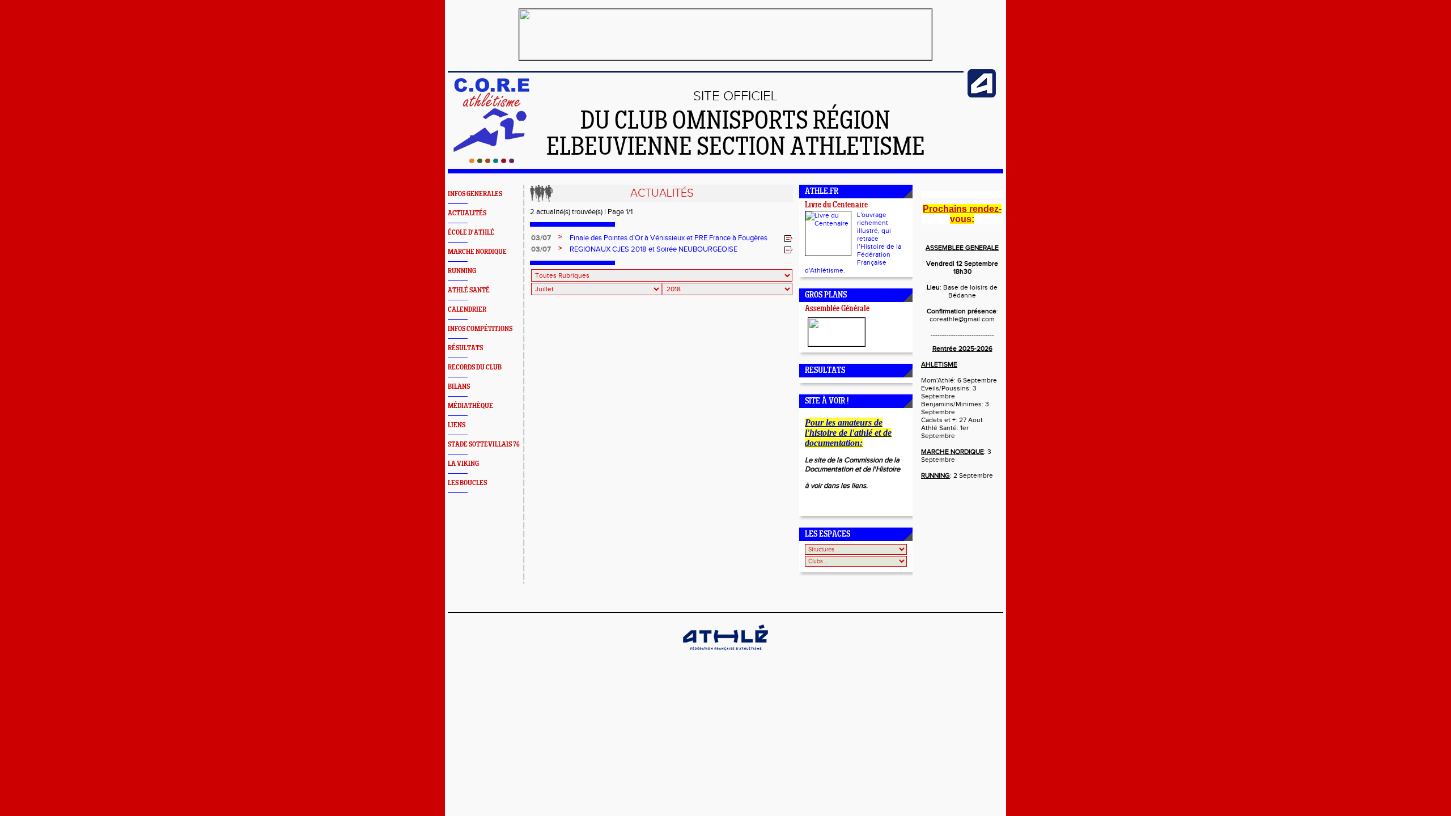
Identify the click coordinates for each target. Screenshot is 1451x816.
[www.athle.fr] (982, 95)
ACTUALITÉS (467, 213)
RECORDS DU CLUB (475, 367)
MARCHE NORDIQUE (477, 252)
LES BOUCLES (467, 483)
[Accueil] (492, 160)
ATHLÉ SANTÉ (469, 290)
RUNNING (462, 271)
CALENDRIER (467, 309)
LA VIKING (463, 464)
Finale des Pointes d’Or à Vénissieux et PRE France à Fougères (668, 238)
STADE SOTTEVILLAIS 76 (484, 444)
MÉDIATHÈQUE (470, 406)
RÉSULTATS (465, 348)
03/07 (541, 238)
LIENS (456, 425)
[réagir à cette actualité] (788, 238)
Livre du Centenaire (836, 205)
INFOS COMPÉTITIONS (480, 329)
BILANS (459, 386)
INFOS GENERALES (475, 194)
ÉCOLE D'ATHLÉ (471, 232)
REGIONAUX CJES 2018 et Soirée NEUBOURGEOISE (653, 249)
